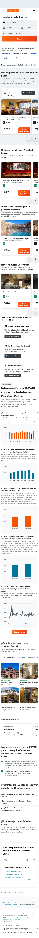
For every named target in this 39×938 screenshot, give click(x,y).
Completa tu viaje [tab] (22, 860)
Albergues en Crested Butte (14, 877)
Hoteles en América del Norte (10, 902)
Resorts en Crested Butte (13, 871)
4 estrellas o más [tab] (8, 657)
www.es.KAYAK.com (15, 901)
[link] (12, 336)
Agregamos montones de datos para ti (16, 929)
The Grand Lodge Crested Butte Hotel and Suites (16, 118)
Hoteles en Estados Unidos (27, 902)
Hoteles (25, 901)
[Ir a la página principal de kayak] (13, 10)
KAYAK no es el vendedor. (12, 925)
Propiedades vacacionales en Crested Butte (19, 880)
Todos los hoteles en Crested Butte (12, 893)
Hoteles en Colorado (11, 904)
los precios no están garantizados (12, 919)
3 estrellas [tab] (21, 657)
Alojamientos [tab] (8, 860)
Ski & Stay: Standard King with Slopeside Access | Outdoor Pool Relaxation (16, 180)
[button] (3, 10)
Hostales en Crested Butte (14, 874)
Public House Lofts (10, 292)
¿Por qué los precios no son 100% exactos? (18, 932)
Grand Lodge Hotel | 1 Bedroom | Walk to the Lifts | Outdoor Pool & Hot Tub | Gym (16, 239)
